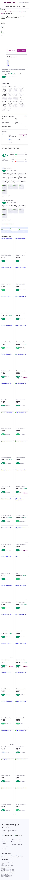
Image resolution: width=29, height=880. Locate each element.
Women (7, 12)
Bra (2, 13)
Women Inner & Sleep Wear (17, 12)
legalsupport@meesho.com (6, 875)
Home (2, 12)
